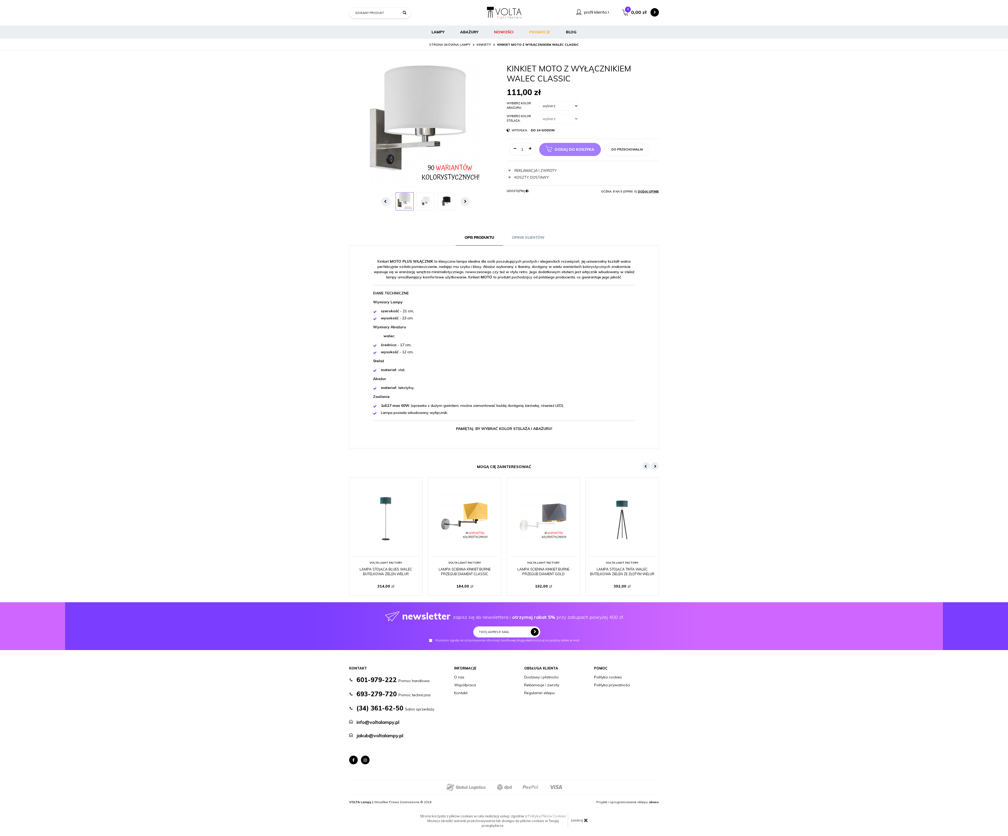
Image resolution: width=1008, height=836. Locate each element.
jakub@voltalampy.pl (379, 736)
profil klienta (596, 12)
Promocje (539, 32)
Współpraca (465, 685)
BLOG (571, 32)
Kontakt (461, 693)
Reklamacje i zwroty (541, 685)
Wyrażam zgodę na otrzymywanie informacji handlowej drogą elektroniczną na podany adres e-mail (507, 640)
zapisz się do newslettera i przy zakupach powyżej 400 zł (512, 616)
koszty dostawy (531, 177)
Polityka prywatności (612, 685)
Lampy (438, 32)
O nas (459, 677)
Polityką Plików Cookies (547, 816)
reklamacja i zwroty (535, 170)
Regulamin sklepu (539, 693)
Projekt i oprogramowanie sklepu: (627, 802)
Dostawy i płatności (541, 677)
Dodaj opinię (648, 191)
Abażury (469, 32)
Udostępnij (516, 191)
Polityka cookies (608, 677)
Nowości (503, 32)
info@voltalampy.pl (377, 722)
